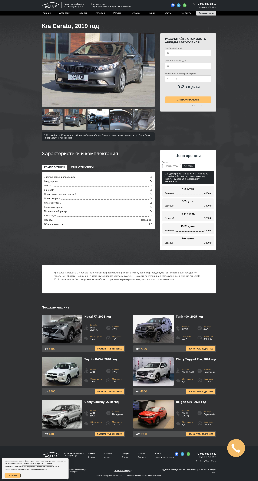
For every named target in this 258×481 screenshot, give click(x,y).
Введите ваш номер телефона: (181, 73)
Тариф (165, 162)
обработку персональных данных (196, 105)
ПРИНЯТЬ (12, 475)
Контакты (186, 12)
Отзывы (136, 12)
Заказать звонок (206, 13)
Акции (152, 12)
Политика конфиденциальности (109, 475)
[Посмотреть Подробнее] (83, 333)
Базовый (188, 166)
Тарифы (82, 12)
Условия (100, 12)
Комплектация (54, 167)
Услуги (117, 12)
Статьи (168, 12)
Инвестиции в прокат (164, 457)
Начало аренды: (173, 48)
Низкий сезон (171, 166)
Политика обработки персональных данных (144, 475)
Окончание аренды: (175, 60)
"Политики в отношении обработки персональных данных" (31, 466)
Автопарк (64, 12)
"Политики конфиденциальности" (37, 463)
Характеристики (82, 167)
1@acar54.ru (209, 460)
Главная (46, 12)
